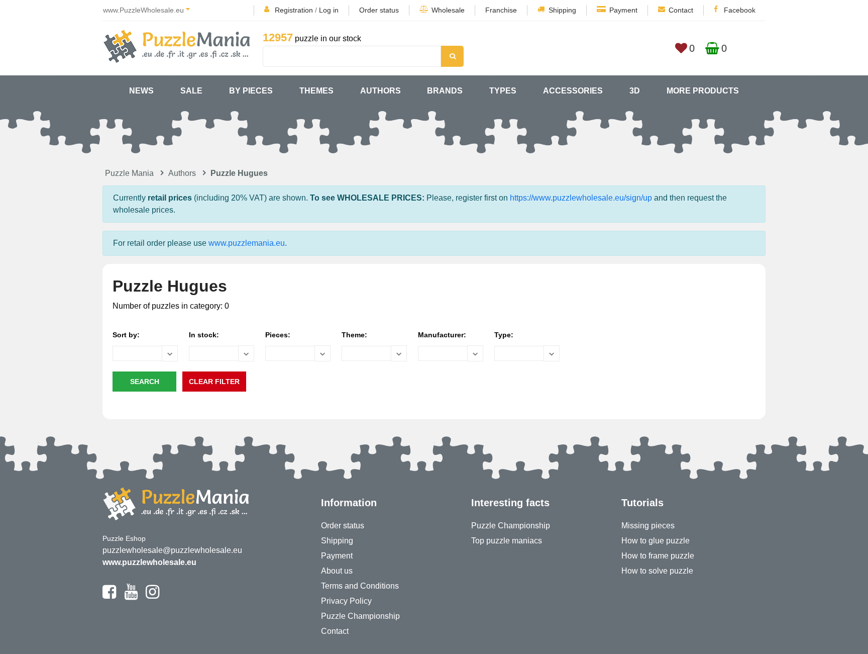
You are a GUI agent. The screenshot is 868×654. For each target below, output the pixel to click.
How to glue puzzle (655, 540)
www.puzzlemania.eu (246, 243)
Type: (503, 335)
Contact (681, 10)
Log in (329, 10)
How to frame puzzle (657, 555)
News (141, 90)
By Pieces (251, 90)
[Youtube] (131, 596)
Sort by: (126, 335)
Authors (380, 90)
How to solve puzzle (657, 571)
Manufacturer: (442, 335)
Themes (316, 90)
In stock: (204, 335)
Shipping (562, 10)
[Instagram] (152, 596)
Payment (623, 10)
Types (502, 90)
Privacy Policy (346, 601)
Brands (445, 90)
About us (337, 571)
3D (634, 90)
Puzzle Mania (129, 173)
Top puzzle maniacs (506, 540)
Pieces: (277, 335)
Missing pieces (648, 525)
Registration (294, 10)
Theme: (354, 335)
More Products (703, 90)
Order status (379, 10)
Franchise (501, 10)
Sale (191, 90)
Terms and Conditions (360, 586)
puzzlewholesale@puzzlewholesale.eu (172, 550)
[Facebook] (109, 596)
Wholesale (448, 10)
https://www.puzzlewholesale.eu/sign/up (581, 198)
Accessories (573, 90)
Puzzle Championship (360, 616)
